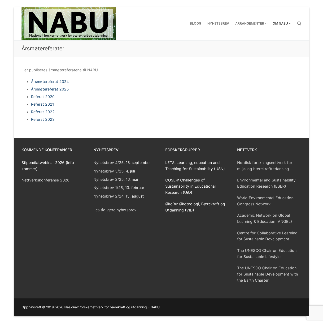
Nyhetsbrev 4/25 (108, 162)
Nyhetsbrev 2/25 (108, 179)
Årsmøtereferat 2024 (50, 81)
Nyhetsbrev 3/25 (108, 171)
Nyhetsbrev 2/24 (108, 196)
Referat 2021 (42, 104)
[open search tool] (299, 24)
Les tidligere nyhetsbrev (114, 209)
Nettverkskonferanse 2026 (46, 180)
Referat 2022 (43, 111)
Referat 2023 (43, 119)
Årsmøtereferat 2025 (50, 89)
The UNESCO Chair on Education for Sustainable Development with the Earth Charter (267, 274)
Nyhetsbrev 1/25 (108, 187)
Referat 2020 (43, 96)
